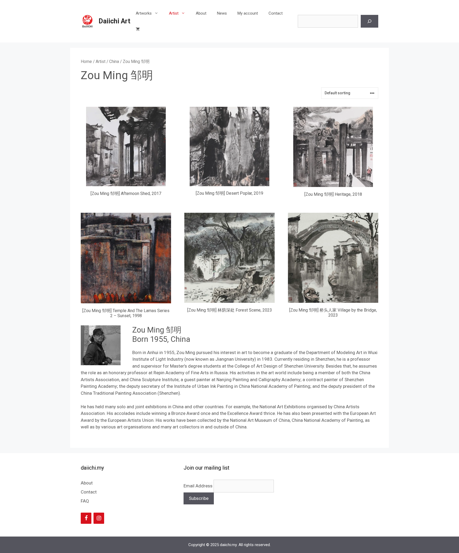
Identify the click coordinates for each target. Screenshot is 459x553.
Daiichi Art (114, 21)
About (201, 13)
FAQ (85, 501)
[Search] (369, 21)
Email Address (199, 485)
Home (86, 61)
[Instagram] (99, 518)
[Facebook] (86, 518)
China (114, 61)
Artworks (144, 13)
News (222, 13)
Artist (173, 13)
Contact (276, 13)
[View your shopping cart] (137, 29)
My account (247, 13)
